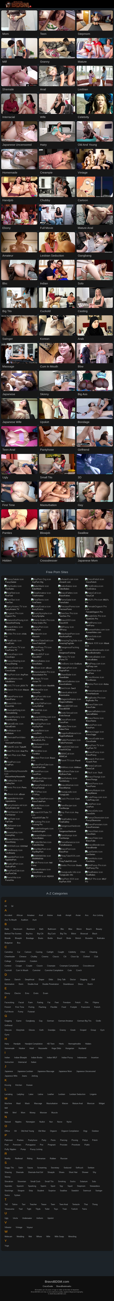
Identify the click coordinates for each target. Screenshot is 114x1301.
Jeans (24, 1076)
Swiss (7, 1195)
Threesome (9, 1209)
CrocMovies (91, 680)
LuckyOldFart (38, 706)
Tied (20, 1209)
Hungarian (69, 1048)
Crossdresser (88, 966)
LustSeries (90, 854)
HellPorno (90, 625)
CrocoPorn (63, 722)
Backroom (18, 929)
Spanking (32, 1186)
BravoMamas (65, 788)
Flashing (42, 1007)
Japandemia (10, 801)
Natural (8, 1122)
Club (96, 956)
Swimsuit (87, 1191)
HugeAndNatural (66, 736)
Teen (53, 1204)
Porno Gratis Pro (39, 623)
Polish (95, 1140)
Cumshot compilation (54, 970)
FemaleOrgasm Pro (94, 612)
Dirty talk (61, 979)
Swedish (75, 1191)
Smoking (62, 1181)
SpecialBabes (92, 714)
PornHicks (90, 861)
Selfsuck (79, 1168)
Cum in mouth (22, 970)
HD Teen (50, 1044)
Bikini (73, 934)
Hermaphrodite (74, 1044)
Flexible (53, 1007)
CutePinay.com (92, 800)
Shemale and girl (35, 1172)
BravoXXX (63, 623)
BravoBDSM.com (18, 4)
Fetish (77, 1002)
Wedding (20, 1236)
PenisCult (90, 768)
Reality (8, 1158)
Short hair (73, 1172)
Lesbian (61, 1094)
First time (19, 1007)
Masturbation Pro (39, 675)
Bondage (30, 938)
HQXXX (50, 876)
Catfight (50, 952)
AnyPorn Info (37, 699)
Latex (31, 1094)
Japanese (9, 1071)
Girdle (98, 1021)
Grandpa (51, 1030)
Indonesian (82, 1057)
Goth (41, 1030)
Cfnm (82, 952)
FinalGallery (64, 822)
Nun (51, 1122)
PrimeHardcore (92, 694)
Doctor (73, 979)
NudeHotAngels (38, 831)
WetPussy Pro (92, 868)
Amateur (30, 915)
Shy (94, 1172)
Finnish (8, 1007)
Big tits (63, 934)
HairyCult (90, 596)
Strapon (21, 1191)
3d (12, 906)
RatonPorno (10, 699)
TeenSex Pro (64, 616)
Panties (20, 1140)
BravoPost (63, 852)
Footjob (73, 1007)
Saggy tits (9, 1168)
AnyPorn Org (37, 582)
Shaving (8, 1172)
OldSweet (9, 828)
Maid (18, 1103)
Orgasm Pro (10, 616)
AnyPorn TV (91, 748)
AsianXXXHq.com (40, 720)
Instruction (9, 1062)
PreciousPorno (65, 609)
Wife (48, 1236)
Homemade (9, 1048)
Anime (50, 915)
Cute (70, 970)
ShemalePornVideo (13, 743)
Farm (30, 1002)
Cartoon (28, 952)
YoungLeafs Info (66, 875)
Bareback (31, 929)
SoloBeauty (10, 853)
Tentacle (76, 1204)
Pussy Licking (36, 1149)
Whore (39, 1236)
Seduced (67, 1168)
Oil (15, 1131)
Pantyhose (32, 1140)
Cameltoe (9, 952)
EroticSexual (64, 715)
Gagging (8, 1021)
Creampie (51, 966)
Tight (29, 1209)
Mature (65, 1103)
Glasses (8, 1030)
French (97, 1007)
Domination (9, 984)
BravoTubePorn (38, 801)
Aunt (35, 920)
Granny (63, 1030)
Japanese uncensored (85, 1071)
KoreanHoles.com (93, 632)
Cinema (45, 956)
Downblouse (68, 984)
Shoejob (51, 1172)
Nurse (59, 1122)
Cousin (40, 966)
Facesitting (9, 1002)
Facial (21, 1002)
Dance (7, 979)
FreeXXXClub (65, 750)
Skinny (8, 1177)
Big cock (52, 934)
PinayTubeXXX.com (68, 861)
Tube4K (23, 747)
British (78, 938)
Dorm (21, 984)
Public (87, 1145)
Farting (40, 1002)
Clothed (86, 956)
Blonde (8, 938)
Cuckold (8, 970)
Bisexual (84, 934)
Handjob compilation (34, 1044)
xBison (22, 794)
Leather (51, 1094)
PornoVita (9, 880)
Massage (38, 1103)
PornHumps (64, 838)
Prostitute (76, 1145)
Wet (30, 1236)
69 (6, 906)
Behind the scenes (13, 934)
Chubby (34, 956)
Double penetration (50, 984)
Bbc (62, 929)
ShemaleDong (11, 713)
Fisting (31, 1007)
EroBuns (78, 664)
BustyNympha (38, 616)
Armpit (68, 915)
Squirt (70, 1186)
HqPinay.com (91, 666)
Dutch (90, 984)
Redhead (19, 1158)
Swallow (63, 1191)
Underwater (27, 1218)
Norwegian (30, 1122)
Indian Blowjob (20, 1057)
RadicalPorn (10, 866)
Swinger (98, 1191)
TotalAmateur (37, 596)
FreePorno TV (11, 650)
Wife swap (59, 1236)
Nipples (18, 1122)
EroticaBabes (92, 659)
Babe (7, 929)
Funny (20, 1012)
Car (18, 952)
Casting (39, 952)
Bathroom (52, 929)
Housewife (42, 1048)
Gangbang (30, 1021)
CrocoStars (91, 834)
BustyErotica (37, 609)
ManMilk (51, 686)
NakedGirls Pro (38, 740)
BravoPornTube (38, 767)
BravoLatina (64, 695)
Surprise (52, 1191)
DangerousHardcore (67, 831)
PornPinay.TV (38, 650)
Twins (84, 1209)
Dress (80, 984)
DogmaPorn (64, 670)
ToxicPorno (91, 786)
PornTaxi (9, 602)
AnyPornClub (10, 873)
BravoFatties (64, 596)
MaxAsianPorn (65, 636)
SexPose (90, 673)
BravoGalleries (65, 684)
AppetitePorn (10, 860)
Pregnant (52, 1145)
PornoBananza (65, 845)
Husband (82, 1048)
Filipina (96, 1002)
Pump (23, 1149)
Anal (41, 915)
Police (85, 1140)
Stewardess (95, 1186)
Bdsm (79, 929)
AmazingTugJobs (66, 643)
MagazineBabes (66, 702)
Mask (27, 1103)
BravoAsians (37, 872)
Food (64, 1007)
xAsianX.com (65, 582)
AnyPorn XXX (65, 882)
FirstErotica (91, 589)
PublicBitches (38, 845)
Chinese (22, 956)
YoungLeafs (64, 795)
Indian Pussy (67, 1057)
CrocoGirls (90, 813)
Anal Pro (24, 751)
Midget (102, 1103)
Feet (57, 1002)
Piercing (63, 1140)
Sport (53, 1186)
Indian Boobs (36, 1057)
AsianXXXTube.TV (40, 818)
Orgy (85, 1131)
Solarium (84, 1181)
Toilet (47, 1209)
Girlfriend (8, 1025)
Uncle (15, 1218)
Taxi (23, 1204)
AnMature (9, 733)
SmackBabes (38, 838)
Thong (95, 1204)
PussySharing (11, 664)
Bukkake (101, 938)
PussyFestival (38, 788)
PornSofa (90, 639)
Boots (40, 938)
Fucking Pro (37, 824)
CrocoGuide (10, 670)
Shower (85, 1172)
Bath (41, 929)
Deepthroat (29, 979)
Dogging (83, 979)
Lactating (8, 1094)
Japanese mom (65, 1071)
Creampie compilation (69, 966)
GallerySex (10, 783)
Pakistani (9, 1140)
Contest (8, 966)
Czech (79, 970)
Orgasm (53, 1131)
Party (44, 1140)
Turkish (74, 1209)
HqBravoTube (38, 781)
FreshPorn (36, 774)
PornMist (36, 754)
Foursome (85, 1007)
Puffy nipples (10, 1149)
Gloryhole (20, 1030)
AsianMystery (11, 720)
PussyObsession (93, 820)
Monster (43, 1113)
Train (64, 1209)
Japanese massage (45, 1071)
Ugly (6, 1218)
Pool (6, 1145)
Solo (94, 1181)
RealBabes (90, 875)
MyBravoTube (65, 774)
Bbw (70, 929)
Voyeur (30, 1227)
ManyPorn (36, 630)
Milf (6, 1108)
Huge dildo (56, 1048)
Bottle (50, 938)
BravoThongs (91, 779)
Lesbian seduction (77, 1094)
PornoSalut (64, 602)
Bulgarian (9, 943)
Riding (29, 1158)
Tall (6, 1204)
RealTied (9, 596)
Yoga (7, 1246)
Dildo (51, 979)
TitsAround (36, 747)
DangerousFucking (67, 653)
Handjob (17, 1044)
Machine (8, 1103)
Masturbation (52, 1103)
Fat (49, 1002)
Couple (29, 966)
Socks (73, 1181)
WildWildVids (37, 858)
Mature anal (77, 1103)
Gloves (32, 1030)
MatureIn (36, 636)
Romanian (41, 1158)
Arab (59, 915)
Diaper (41, 979)
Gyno (7, 1034)
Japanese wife (11, 1076)
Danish (17, 979)
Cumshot (36, 970)
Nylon (69, 1122)
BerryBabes (37, 664)
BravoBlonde (91, 848)
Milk (6, 1113)
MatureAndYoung (12, 623)
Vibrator (8, 1227)
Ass (86, 915)
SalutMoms (10, 681)
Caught (61, 952)
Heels (61, 1044)
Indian (7, 1057)
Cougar (19, 966)
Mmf (14, 1113)
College (8, 961)
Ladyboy (20, 1094)
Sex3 (73, 688)
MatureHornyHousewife (15, 776)
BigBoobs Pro (92, 700)
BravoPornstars (92, 827)
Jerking (34, 1076)
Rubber (53, 1158)
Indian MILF (52, 1057)
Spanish (20, 1186)
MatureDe (36, 692)
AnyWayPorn (37, 852)
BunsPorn (90, 728)
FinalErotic (9, 643)
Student (40, 1191)
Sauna (30, 1168)
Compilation (20, 961)
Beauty (99, 929)
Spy (61, 1186)
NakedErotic (10, 726)
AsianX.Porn (91, 762)
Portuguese (30, 1145)
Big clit (40, 934)
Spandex (8, 1186)
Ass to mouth (11, 920)
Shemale (20, 1172)
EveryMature (91, 793)
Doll (93, 979)
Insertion (95, 1057)
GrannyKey (10, 835)
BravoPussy (91, 755)
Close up (75, 956)
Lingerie (93, 1094)
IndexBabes (64, 589)
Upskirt (51, 1218)
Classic (56, 956)
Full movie (9, 1012)
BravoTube (90, 707)
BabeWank (36, 589)
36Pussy (63, 630)
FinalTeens (36, 602)
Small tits (49, 1181)
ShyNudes (9, 589)
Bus (18, 943)
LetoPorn (90, 807)
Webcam (8, 1236)
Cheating (93, 952)
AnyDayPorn (37, 726)
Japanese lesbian (25, 1071)
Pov (41, 1145)
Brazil (59, 938)
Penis (53, 1140)
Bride (68, 938)
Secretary (55, 1168)
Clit (65, 956)
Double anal (33, 984)
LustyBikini (37, 733)
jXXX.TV (24, 686)
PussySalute (10, 582)
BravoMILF (37, 657)
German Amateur (65, 1021)
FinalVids (36, 713)
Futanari (31, 1012)
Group (93, 1030)
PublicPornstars (66, 743)
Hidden (88, 1044)
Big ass (29, 934)
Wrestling (72, 1236)
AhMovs (77, 767)
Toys (56, 1209)
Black (94, 934)
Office (7, 1131)
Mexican (90, 1103)
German (50, 1021)
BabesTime (64, 729)
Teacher (33, 1204)
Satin (20, 1168)
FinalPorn (9, 765)
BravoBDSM (64, 709)
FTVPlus (36, 795)
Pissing (75, 1140)
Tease (43, 1204)
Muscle (54, 1113)
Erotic (36, 993)
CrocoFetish (91, 582)
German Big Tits (84, 1021)
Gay (41, 1021)
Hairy (7, 1044)
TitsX (100, 773)
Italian (33, 1062)
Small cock (35, 1181)
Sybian (17, 1195)
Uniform (39, 1218)
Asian (78, 915)
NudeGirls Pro (92, 619)
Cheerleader (10, 956)
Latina (40, 1094)
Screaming (41, 1168)
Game (18, 1021)
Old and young (27, 1131)
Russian (63, 1158)
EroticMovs (37, 808)
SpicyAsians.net (12, 808)
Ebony (7, 993)
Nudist (42, 1122)
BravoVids (9, 706)
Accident (8, 915)
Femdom (67, 1002)
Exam (45, 993)
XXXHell (24, 846)
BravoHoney (10, 842)
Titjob (38, 1209)
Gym (102, 1030)
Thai (86, 1204)
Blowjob (18, 938)
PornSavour (10, 815)
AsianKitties (10, 630)
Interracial (22, 1062)
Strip (31, 1191)
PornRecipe (64, 808)
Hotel (31, 1048)
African (20, 915)
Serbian (91, 1168)
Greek (73, 1030)
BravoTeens (91, 721)
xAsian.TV (36, 681)
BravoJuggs (91, 734)
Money (32, 1113)
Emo (27, 993)
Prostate (63, 1145)
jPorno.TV (63, 659)
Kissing (8, 1085)
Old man (42, 1131)
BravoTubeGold (38, 643)
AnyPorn (24, 675)
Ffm (86, 1002)
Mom (23, 1113)
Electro (18, 993)
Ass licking (98, 915)
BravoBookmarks (93, 653)
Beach (89, 929)
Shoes (61, 1172)
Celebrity (72, 952)
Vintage (19, 1227)
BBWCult (63, 756)
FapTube (9, 821)
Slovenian (22, 1181)
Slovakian (9, 1181)
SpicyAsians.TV (12, 609)
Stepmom (81, 1186)
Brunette (89, 938)
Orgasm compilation (70, 1131)
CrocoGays (10, 657)
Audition (24, 920)
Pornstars (17, 1145)
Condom (33, 961)
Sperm (43, 1186)
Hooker (22, 1048)
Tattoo (14, 1204)
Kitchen (18, 1085)
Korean (29, 1085)
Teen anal (63, 1204)
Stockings (9, 1191)
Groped (83, 1030)
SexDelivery (64, 781)
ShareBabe (64, 677)
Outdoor (95, 1131)
